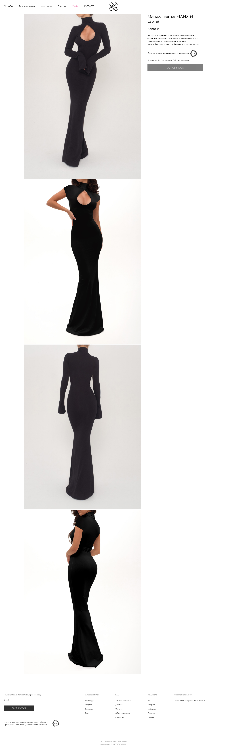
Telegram (151, 705)
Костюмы (46, 6)
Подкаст (151, 713)
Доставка (119, 705)
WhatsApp (89, 701)
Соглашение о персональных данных (189, 701)
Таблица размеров (123, 701)
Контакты (119, 717)
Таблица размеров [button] (181, 60)
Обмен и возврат (122, 713)
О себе (8, 6)
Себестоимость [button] (165, 60)
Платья (61, 6)
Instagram (152, 709)
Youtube (151, 717)
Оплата (118, 709)
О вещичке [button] (152, 60)
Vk (149, 701)
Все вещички (27, 6)
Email (87, 713)
